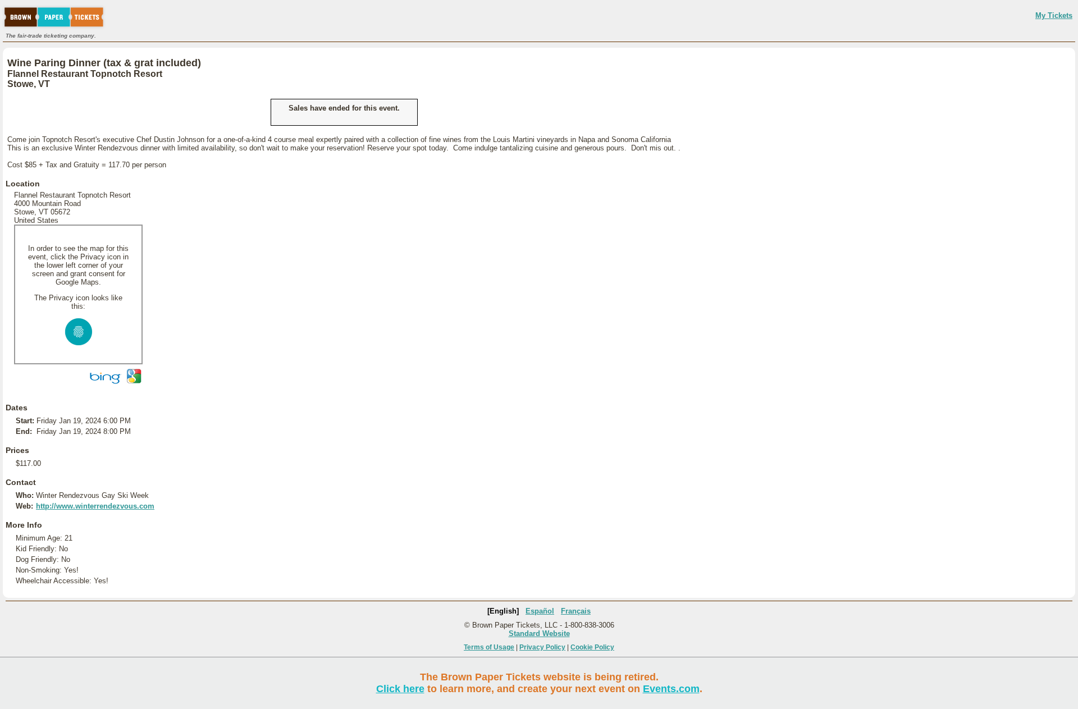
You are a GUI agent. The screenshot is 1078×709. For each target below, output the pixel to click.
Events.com (671, 688)
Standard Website (539, 633)
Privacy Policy (542, 647)
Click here (400, 688)
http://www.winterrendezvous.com (95, 506)
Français (576, 611)
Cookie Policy (592, 647)
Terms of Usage (489, 647)
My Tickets (1053, 15)
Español (540, 611)
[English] (503, 611)
